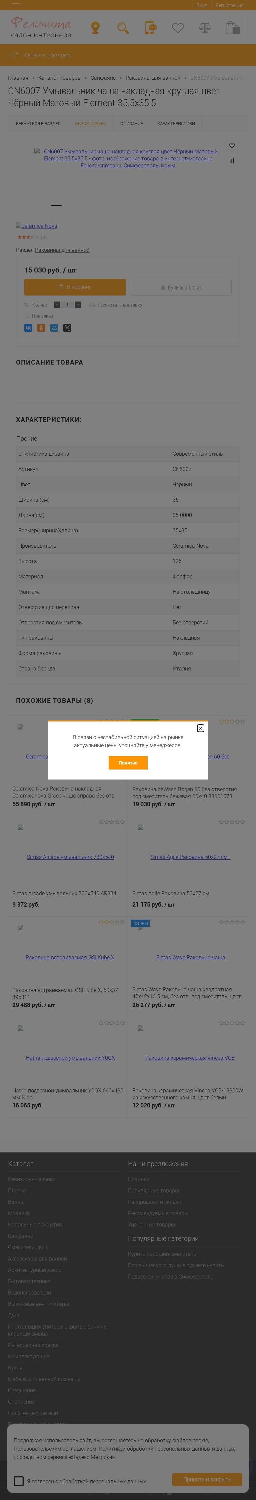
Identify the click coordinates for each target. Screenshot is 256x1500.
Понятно (128, 763)
